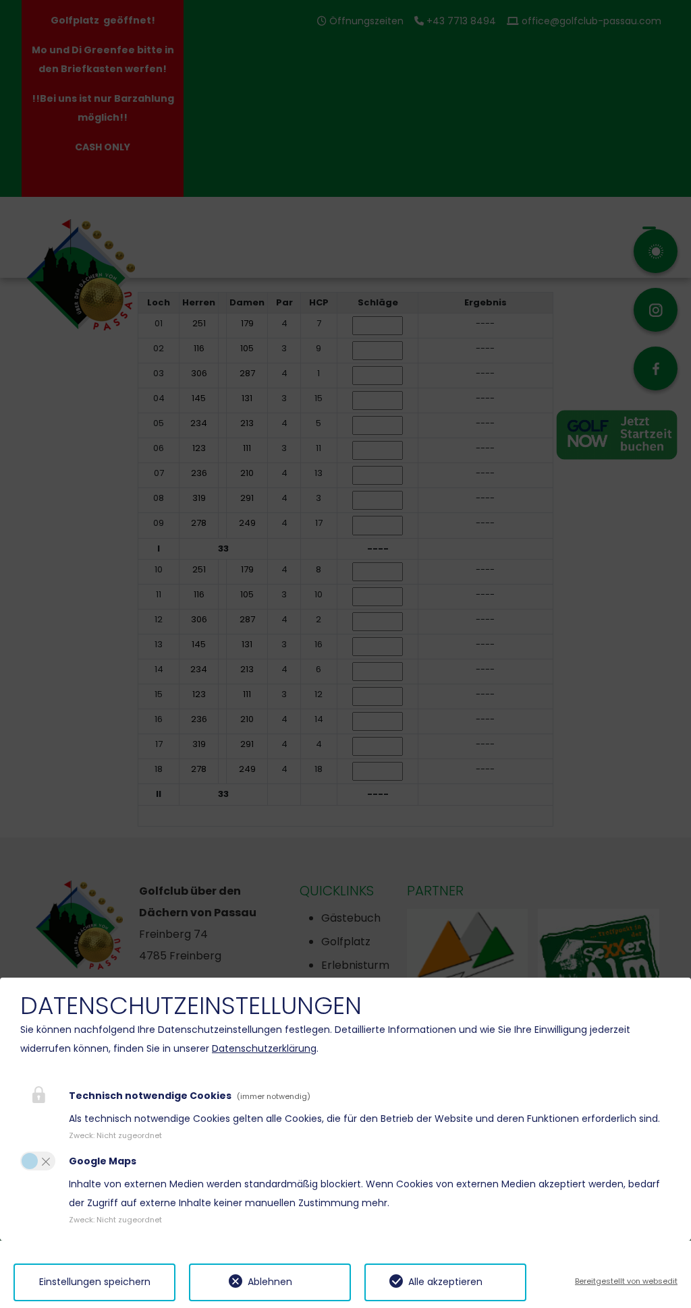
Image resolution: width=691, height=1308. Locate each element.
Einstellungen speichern (94, 1281)
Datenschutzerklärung (264, 1048)
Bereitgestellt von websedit (626, 1281)
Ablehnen (270, 1281)
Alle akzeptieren (445, 1281)
